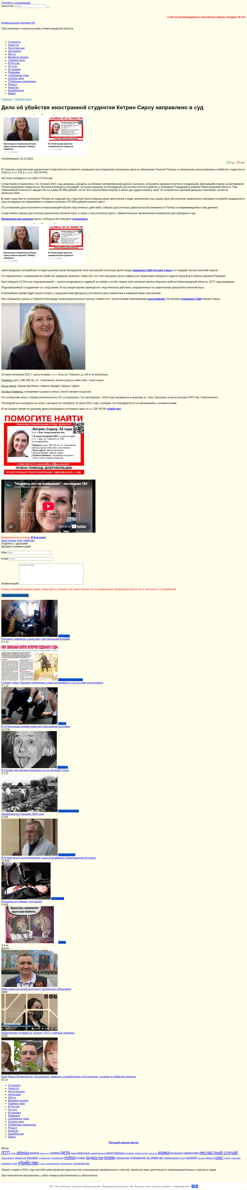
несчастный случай (218, 1152)
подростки (94, 1157)
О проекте (14, 42)
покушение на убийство (146, 1158)
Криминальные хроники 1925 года (22, 814)
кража (164, 1152)
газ (48, 1153)
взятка (34, 1153)
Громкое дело (16, 60)
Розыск (12, 84)
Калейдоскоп (16, 90)
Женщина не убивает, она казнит (21, 901)
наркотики (191, 1153)
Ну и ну (12, 66)
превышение (171, 1158)
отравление (44, 1158)
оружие (32, 1158)
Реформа (14, 72)
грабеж (55, 1153)
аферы (22, 1152)
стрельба (235, 1158)
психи (182, 1158)
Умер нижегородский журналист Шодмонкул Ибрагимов (36, 989)
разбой (191, 1158)
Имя (4, 552)
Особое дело (16, 78)
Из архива (14, 69)
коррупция (152, 1153)
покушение (123, 1157)
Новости (13, 45)
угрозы (42, 1164)
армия (13, 1153)
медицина (176, 1153)
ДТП (5, 1152)
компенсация (141, 1153)
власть (43, 1153)
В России (13, 63)
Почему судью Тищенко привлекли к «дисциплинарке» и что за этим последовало (52, 682)
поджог (80, 1158)
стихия (227, 1158)
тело (14, 1163)
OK (194, 1186)
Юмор (12, 93)
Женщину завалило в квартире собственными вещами (35, 639)
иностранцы (8, 540)
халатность (66, 1163)
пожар (109, 1157)
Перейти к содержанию (15, 2)
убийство (29, 540)
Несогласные (16, 48)
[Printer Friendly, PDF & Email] (235, 162)
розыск (210, 1157)
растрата (201, 1158)
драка (73, 1153)
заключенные (98, 1153)
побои (69, 1157)
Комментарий (9, 583)
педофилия (57, 1158)
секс (20, 540)
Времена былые (18, 57)
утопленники (53, 1163)
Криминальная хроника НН (18, 22)
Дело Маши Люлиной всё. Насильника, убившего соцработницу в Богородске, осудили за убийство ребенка (68, 1076)
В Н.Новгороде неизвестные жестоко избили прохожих (35, 726)
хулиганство (81, 1163)
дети (65, 1152)
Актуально (14, 51)
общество (20, 1158)
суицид (6, 1163)
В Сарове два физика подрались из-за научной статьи (35, 770)
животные (83, 1153)
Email (4, 558)
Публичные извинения (22, 81)
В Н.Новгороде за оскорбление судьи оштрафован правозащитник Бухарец (48, 857)
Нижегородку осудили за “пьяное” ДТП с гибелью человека (37, 1032)
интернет (129, 1153)
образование (7, 1158)
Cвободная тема (18, 75)
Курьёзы (13, 87)
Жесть (12, 54)
